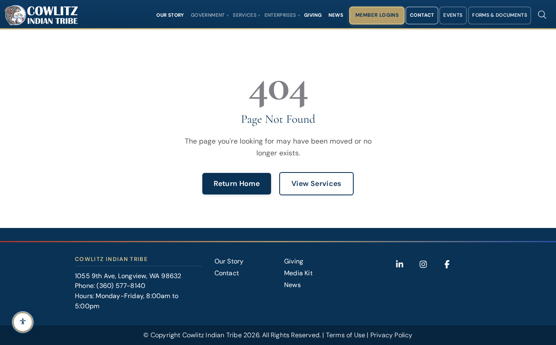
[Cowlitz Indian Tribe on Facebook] (446, 264)
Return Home (237, 183)
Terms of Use (345, 335)
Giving (313, 15)
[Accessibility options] (23, 322)
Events (452, 15)
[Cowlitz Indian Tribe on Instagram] (423, 264)
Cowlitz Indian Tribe (212, 335)
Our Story (170, 15)
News (335, 15)
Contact (422, 15)
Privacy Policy (391, 335)
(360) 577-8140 (120, 285)
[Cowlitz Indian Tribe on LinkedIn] (399, 264)
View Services (316, 183)
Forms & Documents (499, 15)
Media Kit (298, 273)
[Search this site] (542, 15)
